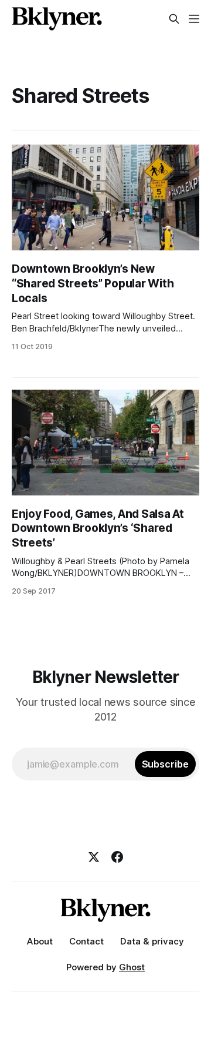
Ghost (132, 967)
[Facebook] (117, 857)
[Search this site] (174, 18)
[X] (94, 857)
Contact (86, 941)
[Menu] (194, 18)
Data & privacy (152, 941)
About (40, 941)
